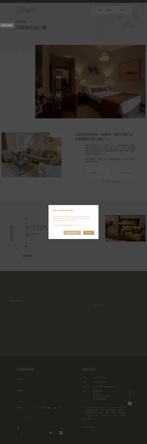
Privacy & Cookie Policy (63, 225)
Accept (88, 233)
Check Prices (7, 25)
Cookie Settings (72, 233)
